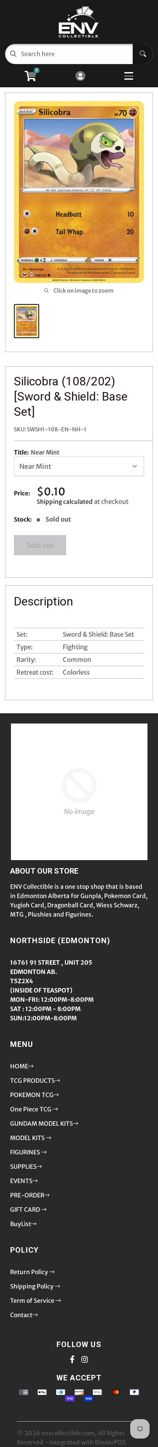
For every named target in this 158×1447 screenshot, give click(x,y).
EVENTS (21, 1181)
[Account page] (80, 76)
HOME (19, 1066)
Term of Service (33, 1300)
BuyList (20, 1224)
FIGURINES (25, 1152)
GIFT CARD (25, 1209)
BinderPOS (110, 1442)
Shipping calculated (65, 502)
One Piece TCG (31, 1109)
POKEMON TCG (32, 1095)
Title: (36, 452)
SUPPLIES (23, 1166)
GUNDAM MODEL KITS (41, 1123)
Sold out (40, 545)
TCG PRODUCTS (32, 1080)
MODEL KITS (28, 1138)
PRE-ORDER (27, 1195)
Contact (21, 1315)
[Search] (143, 54)
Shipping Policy (32, 1286)
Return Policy (29, 1272)
